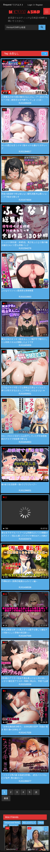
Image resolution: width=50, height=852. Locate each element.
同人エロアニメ (29, 823)
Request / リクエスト (13, 5)
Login (30, 5)
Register (39, 5)
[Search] (42, 27)
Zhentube (13, 826)
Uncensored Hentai (12, 823)
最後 (6, 798)
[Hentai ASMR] (26, 12)
